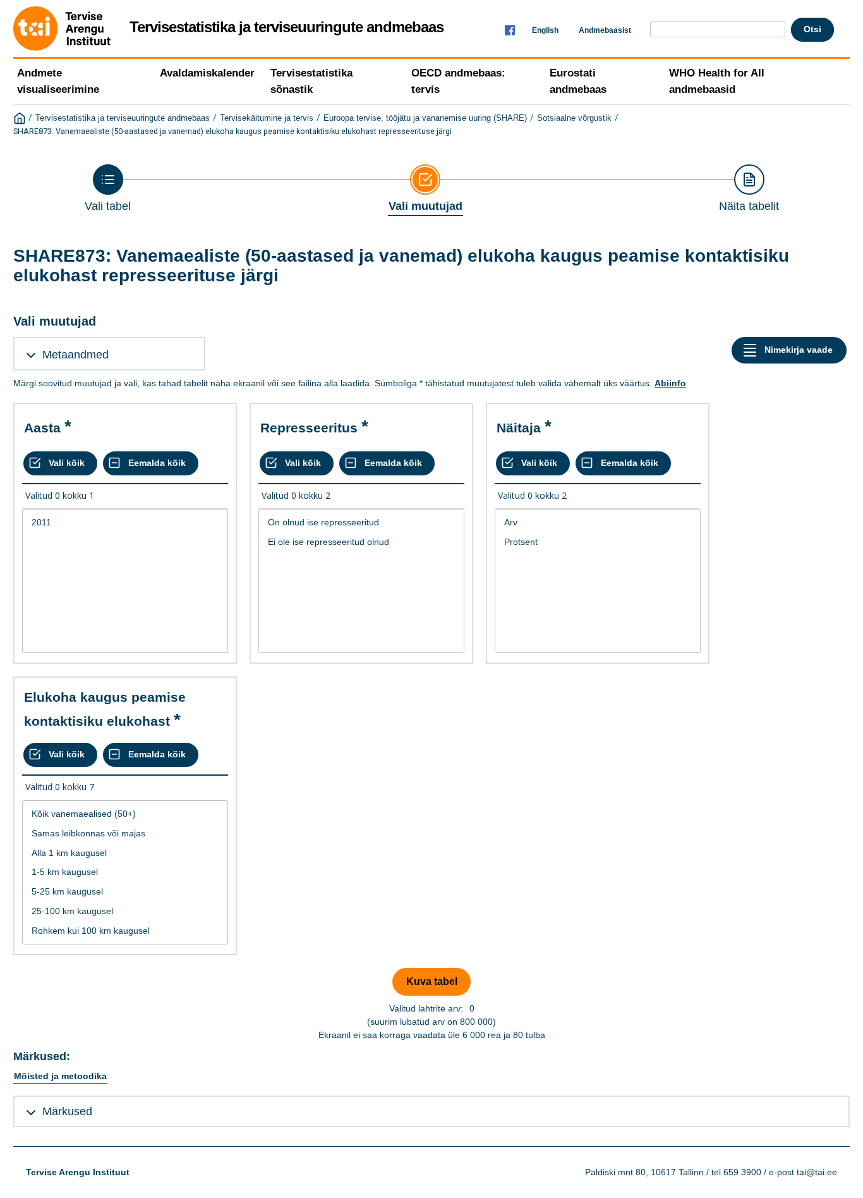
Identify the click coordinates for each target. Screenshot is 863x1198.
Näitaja (519, 427)
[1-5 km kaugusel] (125, 872)
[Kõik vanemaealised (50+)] (125, 814)
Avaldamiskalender (207, 73)
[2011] (125, 522)
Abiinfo (670, 383)
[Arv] (597, 522)
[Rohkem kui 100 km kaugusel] (125, 931)
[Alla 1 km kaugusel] (125, 853)
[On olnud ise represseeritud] (361, 522)
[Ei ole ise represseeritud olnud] (361, 542)
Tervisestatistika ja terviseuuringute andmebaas (122, 118)
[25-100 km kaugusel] (125, 911)
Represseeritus (309, 427)
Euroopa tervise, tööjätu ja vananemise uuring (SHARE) (425, 118)
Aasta (42, 427)
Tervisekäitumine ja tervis (266, 118)
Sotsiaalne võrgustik (574, 118)
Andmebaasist (605, 30)
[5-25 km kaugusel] (125, 892)
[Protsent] (597, 542)
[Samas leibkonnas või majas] (125, 833)
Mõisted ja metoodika (60, 1076)
